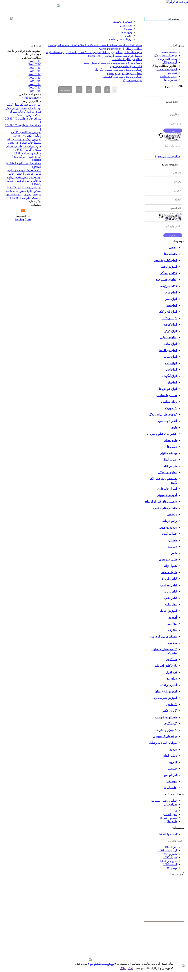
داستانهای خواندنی (166, 717)
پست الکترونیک (167, 58)
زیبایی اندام (170, 755)
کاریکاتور (171, 704)
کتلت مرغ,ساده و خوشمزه (126, 66)
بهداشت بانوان (168, 453)
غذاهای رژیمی (168, 286)
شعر (174, 552)
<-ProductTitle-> (31, 97)
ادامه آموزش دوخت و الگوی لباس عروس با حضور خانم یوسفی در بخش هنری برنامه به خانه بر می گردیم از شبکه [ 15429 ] (23, 177)
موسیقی (172, 781)
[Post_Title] (34, 61)
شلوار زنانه (170, 565)
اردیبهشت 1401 (167, 850)
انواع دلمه (171, 363)
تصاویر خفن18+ (167, 817)
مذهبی (173, 247)
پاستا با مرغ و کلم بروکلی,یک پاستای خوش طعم (113, 62)
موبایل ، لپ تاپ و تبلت (163, 742)
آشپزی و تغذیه (168, 684)
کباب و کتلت (169, 318)
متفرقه (172, 630)
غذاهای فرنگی (168, 273)
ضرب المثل (170, 459)
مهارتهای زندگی (167, 472)
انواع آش (171, 369)
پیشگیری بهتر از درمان (163, 636)
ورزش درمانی (168, 527)
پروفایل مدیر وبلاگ (165, 55)
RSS (23, 210)
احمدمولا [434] (168, 834)
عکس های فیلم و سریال (162, 433)
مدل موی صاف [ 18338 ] (26, 153)
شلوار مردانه (169, 572)
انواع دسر (171, 298)
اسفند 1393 (170, 864)
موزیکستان (170, 814)
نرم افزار (171, 672)
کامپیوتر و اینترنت (166, 729)
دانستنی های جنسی (165, 508)
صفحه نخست (168, 51)
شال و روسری (168, 559)
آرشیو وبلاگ (169, 62)
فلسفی (172, 768)
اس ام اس (170, 774)
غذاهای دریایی (168, 337)
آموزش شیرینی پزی (165, 697)
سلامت (172, 642)
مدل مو (172, 623)
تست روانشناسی (166, 395)
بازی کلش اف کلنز (165, 665)
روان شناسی (169, 401)
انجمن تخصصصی (166, 69)
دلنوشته (172, 546)
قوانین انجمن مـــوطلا (164, 800)
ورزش (173, 749)
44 (79, 89)
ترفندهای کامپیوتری (165, 736)
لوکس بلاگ (126, 968)
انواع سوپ (170, 356)
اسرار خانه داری (167, 488)
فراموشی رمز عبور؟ (167, 156)
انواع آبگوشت (169, 375)
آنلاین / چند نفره (167, 420)
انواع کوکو (171, 331)
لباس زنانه (170, 591)
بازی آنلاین (170, 821)
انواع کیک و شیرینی (165, 260)
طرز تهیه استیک (132, 80)
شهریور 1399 (169, 853)
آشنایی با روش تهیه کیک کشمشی (122, 76)
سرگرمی (171, 659)
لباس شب (170, 597)
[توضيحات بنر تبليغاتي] (58, 6)
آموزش (172, 617)
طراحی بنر (170, 804)
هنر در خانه (170, 465)
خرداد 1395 (170, 857)
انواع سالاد (170, 343)
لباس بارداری (169, 578)
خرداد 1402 (170, 846)
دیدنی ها (172, 446)
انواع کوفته (170, 324)
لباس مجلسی (168, 585)
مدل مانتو (171, 604)
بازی (174, 427)
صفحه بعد (65, 89)
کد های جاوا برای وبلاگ (163, 414)
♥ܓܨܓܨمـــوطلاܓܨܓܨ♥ (101, 963)
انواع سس (170, 305)
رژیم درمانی (169, 520)
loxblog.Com (23, 219)
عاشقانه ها (170, 787)
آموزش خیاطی (168, 610)
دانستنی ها (170, 253)
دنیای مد (172, 678)
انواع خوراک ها (168, 350)
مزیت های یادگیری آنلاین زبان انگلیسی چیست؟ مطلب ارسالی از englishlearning (94, 52)
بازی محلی (170, 440)
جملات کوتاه (169, 533)
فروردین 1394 (168, 860)
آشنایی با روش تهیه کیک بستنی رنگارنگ (118, 69)
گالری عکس (169, 710)
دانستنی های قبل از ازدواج (161, 501)
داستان (172, 540)
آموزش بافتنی (168, 266)
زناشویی (172, 514)
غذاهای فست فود (166, 279)
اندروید (173, 762)
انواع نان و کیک (168, 311)
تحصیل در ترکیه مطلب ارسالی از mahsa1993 (115, 55)
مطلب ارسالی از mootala (127, 59)
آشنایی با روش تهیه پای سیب (124, 73)
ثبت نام (172, 72)
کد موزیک (171, 408)
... (89, 89)
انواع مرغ (171, 292)
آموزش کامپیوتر (167, 495)
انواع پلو (172, 382)
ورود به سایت (168, 76)
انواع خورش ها (168, 388)
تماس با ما (170, 79)
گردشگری (170, 723)
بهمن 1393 (170, 867)
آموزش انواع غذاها (166, 691)
